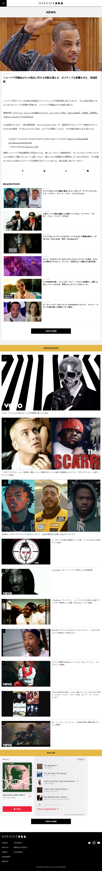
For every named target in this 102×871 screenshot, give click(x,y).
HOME (5, 842)
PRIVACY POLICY (20, 847)
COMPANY (18, 852)
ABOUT (5, 861)
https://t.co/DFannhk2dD (78, 138)
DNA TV (5, 847)
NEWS (4, 852)
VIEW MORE (51, 331)
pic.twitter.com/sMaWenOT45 (20, 142)
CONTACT (18, 842)
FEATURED (6, 856)
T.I (4, 86)
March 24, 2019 (31, 146)
